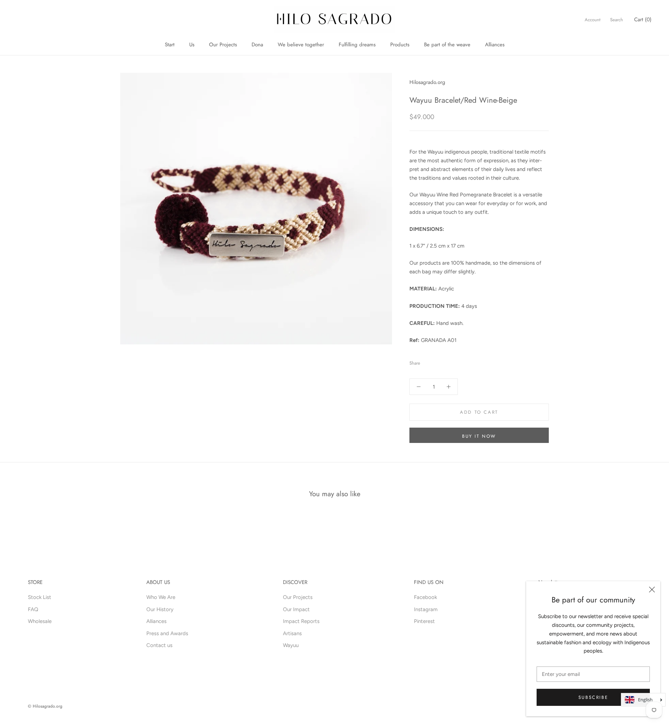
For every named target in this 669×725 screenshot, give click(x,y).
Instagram (426, 609)
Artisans (292, 633)
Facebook (425, 597)
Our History (160, 609)
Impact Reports (301, 621)
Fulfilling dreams (357, 44)
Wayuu (291, 645)
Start (170, 44)
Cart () (643, 19)
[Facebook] (427, 361)
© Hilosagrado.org (45, 706)
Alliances (495, 44)
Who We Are (160, 597)
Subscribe (593, 697)
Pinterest (424, 621)
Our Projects (223, 44)
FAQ (33, 609)
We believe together (301, 44)
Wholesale (40, 621)
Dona (257, 44)
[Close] (652, 589)
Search (616, 19)
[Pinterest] (445, 361)
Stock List (39, 597)
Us (191, 44)
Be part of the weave (447, 44)
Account (592, 19)
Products (399, 44)
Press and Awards (167, 633)
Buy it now (479, 436)
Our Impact (296, 609)
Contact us (159, 645)
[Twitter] (436, 361)
